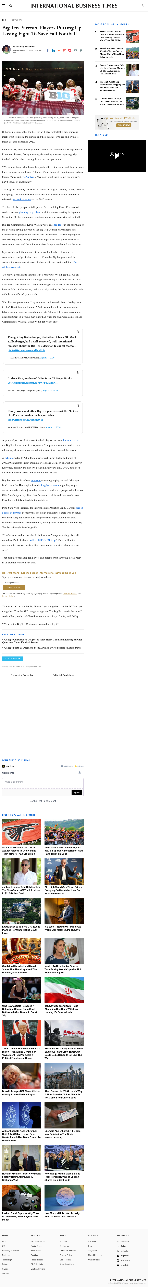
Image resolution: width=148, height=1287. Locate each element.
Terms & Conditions (68, 1250)
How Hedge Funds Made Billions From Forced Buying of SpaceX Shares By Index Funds (62, 1176)
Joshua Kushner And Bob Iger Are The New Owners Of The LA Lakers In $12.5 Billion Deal (21, 890)
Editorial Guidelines (63, 675)
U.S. (4, 1246)
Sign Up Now (124, 125)
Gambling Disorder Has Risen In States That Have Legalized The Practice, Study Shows (19, 969)
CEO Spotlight (37, 1264)
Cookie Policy (65, 1260)
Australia (92, 1241)
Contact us (64, 1246)
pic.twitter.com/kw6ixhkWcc (25, 419)
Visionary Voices (38, 1241)
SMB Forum (36, 1250)
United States (94, 1260)
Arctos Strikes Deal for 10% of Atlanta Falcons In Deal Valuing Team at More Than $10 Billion (19, 850)
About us (63, 1241)
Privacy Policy (8, 596)
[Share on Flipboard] (64, 50)
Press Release (37, 1260)
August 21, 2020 (46, 357)
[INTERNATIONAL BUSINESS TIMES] (74, 6)
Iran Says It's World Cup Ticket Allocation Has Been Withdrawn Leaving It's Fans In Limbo (62, 1009)
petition (9, 457)
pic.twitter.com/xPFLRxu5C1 (39, 382)
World (4, 1241)
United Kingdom (95, 1255)
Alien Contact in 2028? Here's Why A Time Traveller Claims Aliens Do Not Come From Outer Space (63, 1094)
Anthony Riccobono (25, 46)
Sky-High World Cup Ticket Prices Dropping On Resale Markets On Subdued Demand (63, 890)
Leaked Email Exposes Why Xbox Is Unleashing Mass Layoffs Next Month (20, 1216)
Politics (5, 1264)
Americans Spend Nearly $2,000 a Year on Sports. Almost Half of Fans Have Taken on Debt (64, 850)
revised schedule (22, 199)
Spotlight (34, 1255)
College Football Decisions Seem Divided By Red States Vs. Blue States (42, 648)
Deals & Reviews (38, 1269)
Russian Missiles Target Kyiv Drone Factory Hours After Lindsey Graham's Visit (21, 1176)
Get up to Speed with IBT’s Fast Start (121, 118)
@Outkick (14, 382)
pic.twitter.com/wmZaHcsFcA (26, 350)
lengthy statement (50, 485)
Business (6, 1255)
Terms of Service (70, 593)
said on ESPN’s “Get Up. (43, 540)
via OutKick (28, 176)
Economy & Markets (10, 1250)
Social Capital (36, 1246)
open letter (57, 224)
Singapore (92, 1250)
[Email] (75, 50)
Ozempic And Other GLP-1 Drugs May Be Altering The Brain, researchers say (63, 1134)
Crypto (5, 1269)
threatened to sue (71, 440)
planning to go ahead (30, 212)
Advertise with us (67, 1264)
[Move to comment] (81, 50)
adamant (36, 480)
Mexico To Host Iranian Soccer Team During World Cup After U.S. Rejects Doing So (63, 969)
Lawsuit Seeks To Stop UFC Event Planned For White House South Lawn (21, 930)
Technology (7, 1260)
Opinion (5, 1273)
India (90, 1246)
